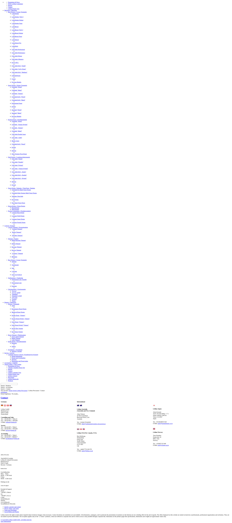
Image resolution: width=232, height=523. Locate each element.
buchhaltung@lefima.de (12, 438)
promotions (4, 392)
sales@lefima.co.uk (87, 451)
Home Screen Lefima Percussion (18, 390)
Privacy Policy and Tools (11, 508)
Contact (4, 398)
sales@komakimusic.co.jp (165, 423)
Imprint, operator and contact (12, 507)
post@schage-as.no (163, 445)
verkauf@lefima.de (11, 422)
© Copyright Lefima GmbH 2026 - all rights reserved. (16, 520)
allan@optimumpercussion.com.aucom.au (94, 424)
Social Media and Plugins (11, 512)
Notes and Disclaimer (10, 510)
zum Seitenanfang (6, 521)
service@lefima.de (11, 430)
